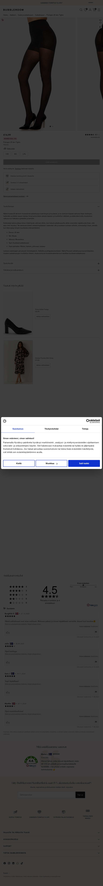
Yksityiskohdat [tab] (51, 429)
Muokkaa (50, 463)
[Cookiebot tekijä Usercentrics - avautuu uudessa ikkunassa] (88, 421)
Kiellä (18, 463)
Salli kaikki (84, 463)
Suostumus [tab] (17, 429)
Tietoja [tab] (85, 429)
